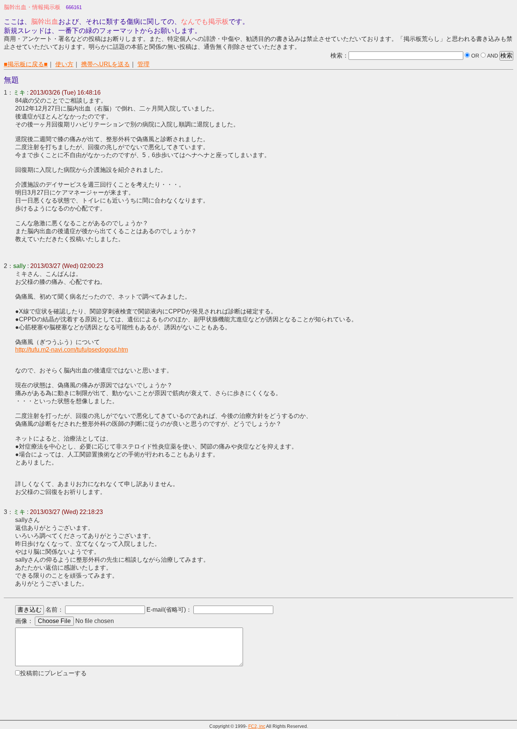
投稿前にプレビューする (53, 673)
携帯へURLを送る (105, 64)
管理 (143, 64)
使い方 (64, 64)
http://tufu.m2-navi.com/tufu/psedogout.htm (71, 349)
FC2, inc (256, 726)
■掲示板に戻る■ (26, 64)
